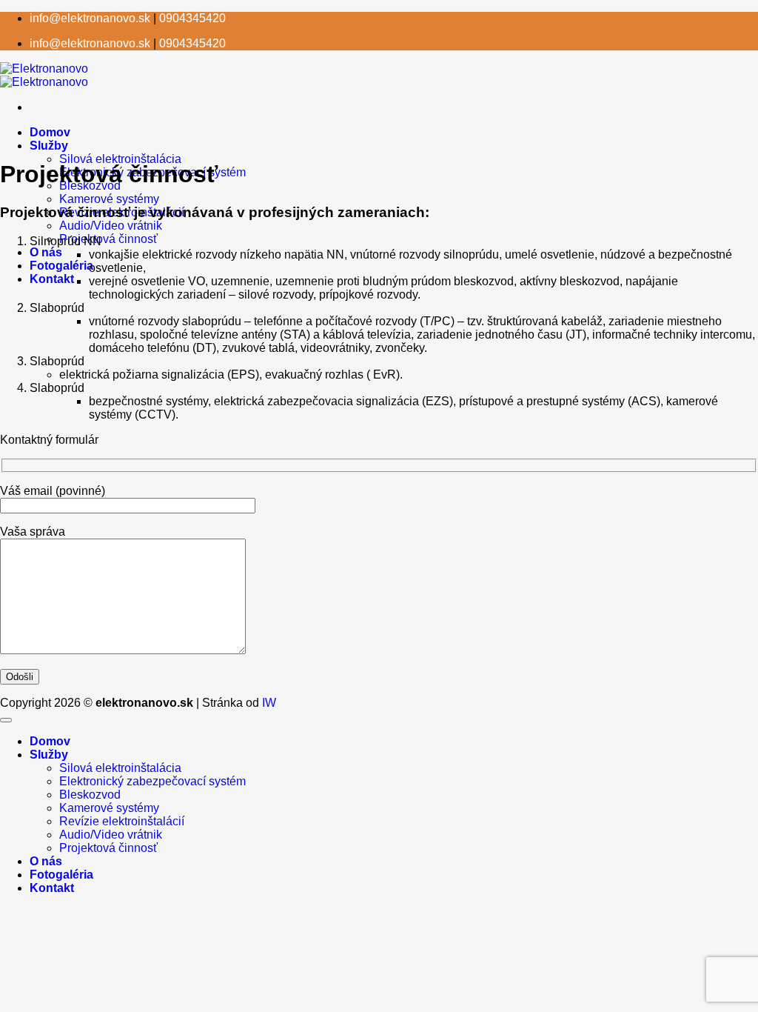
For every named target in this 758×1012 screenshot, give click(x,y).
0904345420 (192, 18)
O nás (46, 252)
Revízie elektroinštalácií (121, 821)
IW (269, 702)
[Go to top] (6, 720)
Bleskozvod (90, 794)
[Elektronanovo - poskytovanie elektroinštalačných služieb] (44, 75)
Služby (49, 145)
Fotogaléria (61, 265)
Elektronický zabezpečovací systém (152, 781)
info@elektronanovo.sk (90, 18)
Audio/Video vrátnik (110, 225)
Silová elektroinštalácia (120, 159)
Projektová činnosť (108, 239)
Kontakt (52, 279)
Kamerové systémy (109, 199)
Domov (50, 132)
